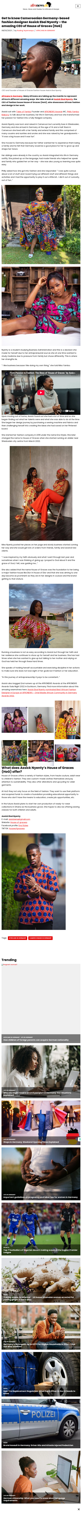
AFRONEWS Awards (53, 111)
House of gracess (18, 822)
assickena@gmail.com (19, 819)
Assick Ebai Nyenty (63, 99)
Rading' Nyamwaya (25, 30)
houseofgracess (17, 828)
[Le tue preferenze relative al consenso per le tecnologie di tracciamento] (80, 1139)
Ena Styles (23, 825)
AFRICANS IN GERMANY (45, 30)
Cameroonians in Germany (40, 938)
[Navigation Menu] (77, 6)
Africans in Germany (12, 96)
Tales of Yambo (23, 111)
